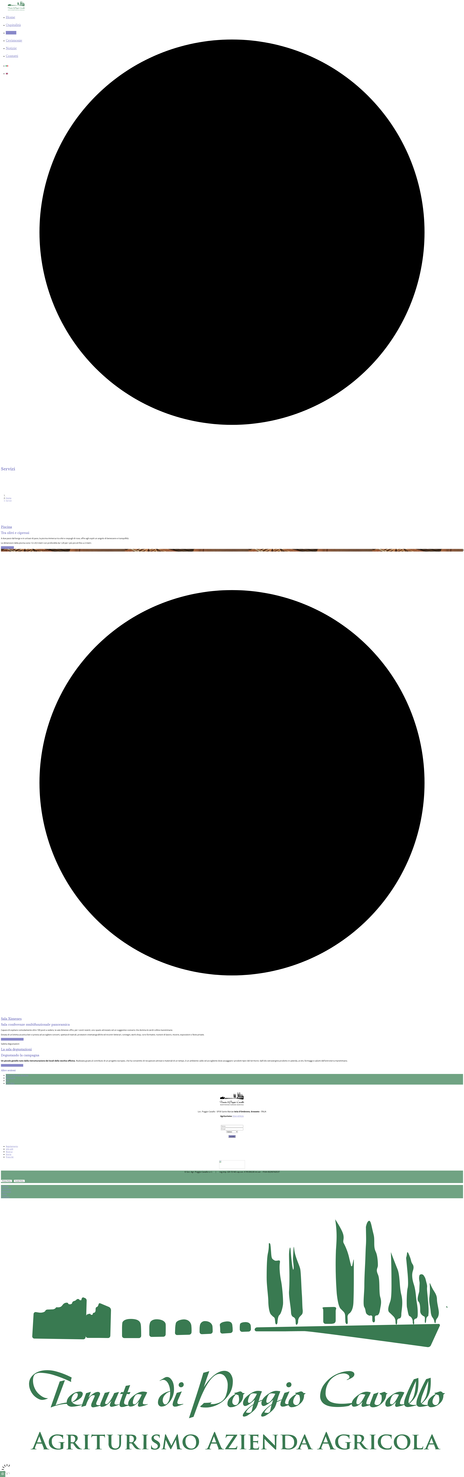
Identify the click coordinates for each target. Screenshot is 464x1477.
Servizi (11, 32)
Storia (8, 1154)
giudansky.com (238, 1176)
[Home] (16, 10)
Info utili (9, 1149)
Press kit (10, 1157)
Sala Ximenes (11, 1019)
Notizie (11, 48)
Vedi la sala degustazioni (12, 1065)
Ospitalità (13, 25)
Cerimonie (14, 40)
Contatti (12, 56)
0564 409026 (238, 1116)
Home (10, 17)
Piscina (6, 527)
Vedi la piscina (7, 547)
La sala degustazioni (16, 1049)
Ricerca (9, 1151)
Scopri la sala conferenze (12, 1039)
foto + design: (225, 1176)
